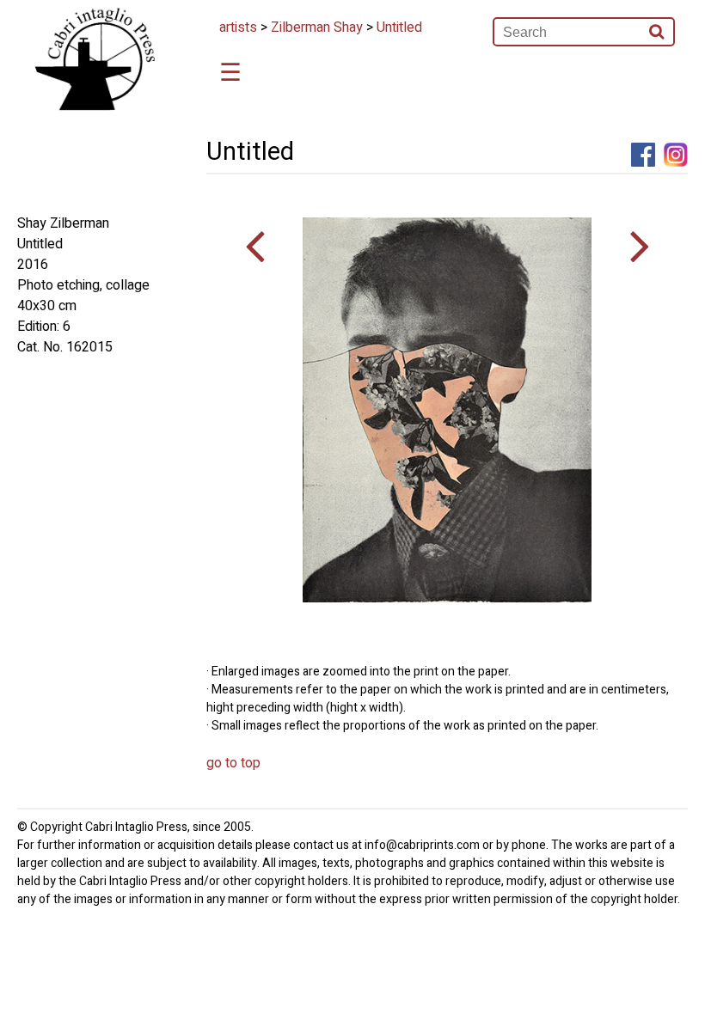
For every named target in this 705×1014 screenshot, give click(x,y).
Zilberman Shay (317, 27)
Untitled (399, 27)
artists (238, 27)
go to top (233, 763)
